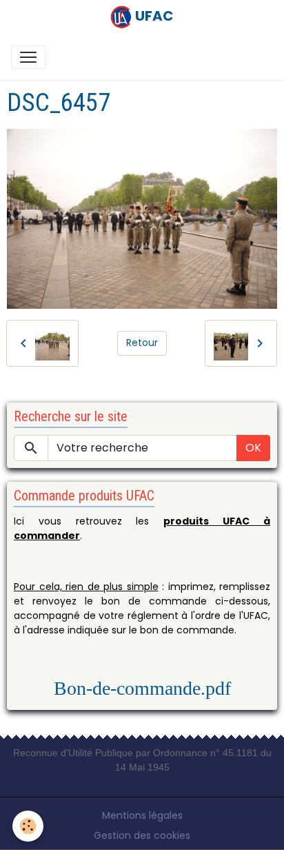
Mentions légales (142, 815)
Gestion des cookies (142, 835)
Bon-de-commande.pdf (142, 688)
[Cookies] (27, 826)
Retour (142, 342)
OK (253, 448)
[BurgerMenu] (28, 57)
